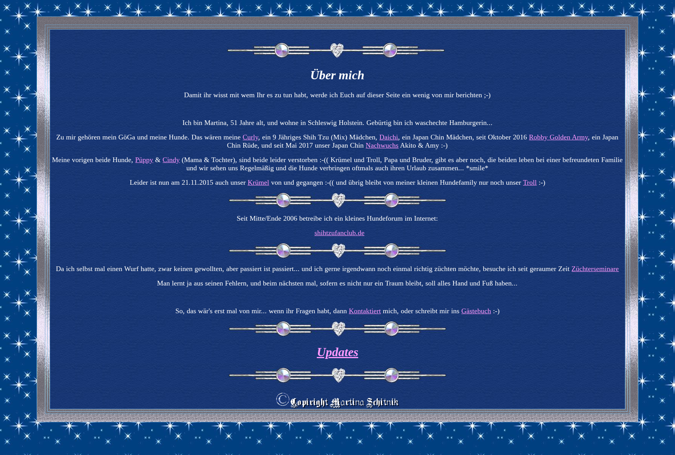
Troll (530, 182)
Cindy (171, 160)
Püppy (144, 160)
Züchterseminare (595, 269)
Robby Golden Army (558, 137)
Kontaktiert (365, 311)
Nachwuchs (382, 145)
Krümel (258, 182)
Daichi (388, 137)
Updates (337, 352)
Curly (250, 137)
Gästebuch (476, 311)
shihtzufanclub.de (339, 233)
